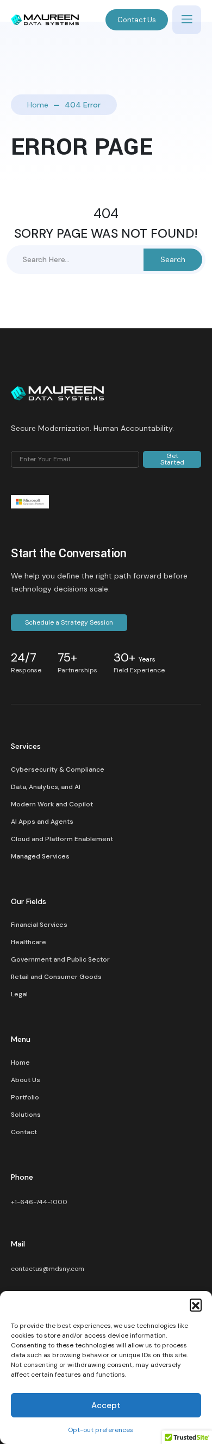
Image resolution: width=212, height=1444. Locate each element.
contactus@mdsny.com (47, 1268)
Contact (24, 1132)
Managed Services (40, 856)
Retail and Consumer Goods (56, 977)
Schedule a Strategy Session (69, 622)
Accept (106, 1405)
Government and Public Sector (60, 959)
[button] (195, 1304)
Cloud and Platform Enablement (62, 839)
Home (37, 105)
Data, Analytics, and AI (45, 787)
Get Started (172, 459)
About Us (25, 1080)
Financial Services (39, 924)
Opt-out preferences (100, 1430)
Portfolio (25, 1097)
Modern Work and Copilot (52, 804)
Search (172, 259)
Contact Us (136, 19)
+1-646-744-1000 (39, 1202)
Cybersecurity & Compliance (57, 769)
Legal (19, 994)
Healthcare (28, 942)
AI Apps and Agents (42, 821)
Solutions (26, 1114)
